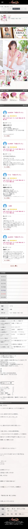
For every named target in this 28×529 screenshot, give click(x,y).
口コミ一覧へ (14, 265)
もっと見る (7, 136)
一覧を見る (24, 90)
